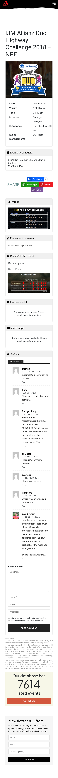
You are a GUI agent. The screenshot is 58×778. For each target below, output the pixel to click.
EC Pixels (38, 134)
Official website (15, 245)
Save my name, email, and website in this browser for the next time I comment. (28, 619)
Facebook (27, 245)
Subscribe (29, 759)
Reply (24, 382)
